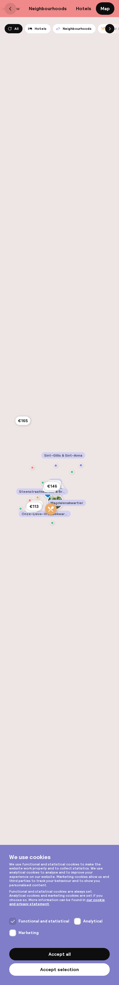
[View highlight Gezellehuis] (81, 465)
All (16, 28)
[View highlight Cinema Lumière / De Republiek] (42, 482)
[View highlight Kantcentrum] (72, 472)
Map (105, 9)
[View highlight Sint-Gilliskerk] (55, 465)
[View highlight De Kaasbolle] (29, 500)
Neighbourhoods (48, 9)
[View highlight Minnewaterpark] (52, 523)
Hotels (83, 9)
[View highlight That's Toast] (37, 497)
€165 (23, 420)
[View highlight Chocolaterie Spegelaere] (32, 467)
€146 (52, 486)
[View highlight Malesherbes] (51, 509)
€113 (34, 506)
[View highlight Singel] (20, 508)
